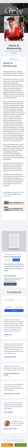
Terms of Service (18, 441)
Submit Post (14, 310)
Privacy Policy (10, 441)
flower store (6, 196)
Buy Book (16, 260)
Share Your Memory (10, 284)
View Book (7, 260)
